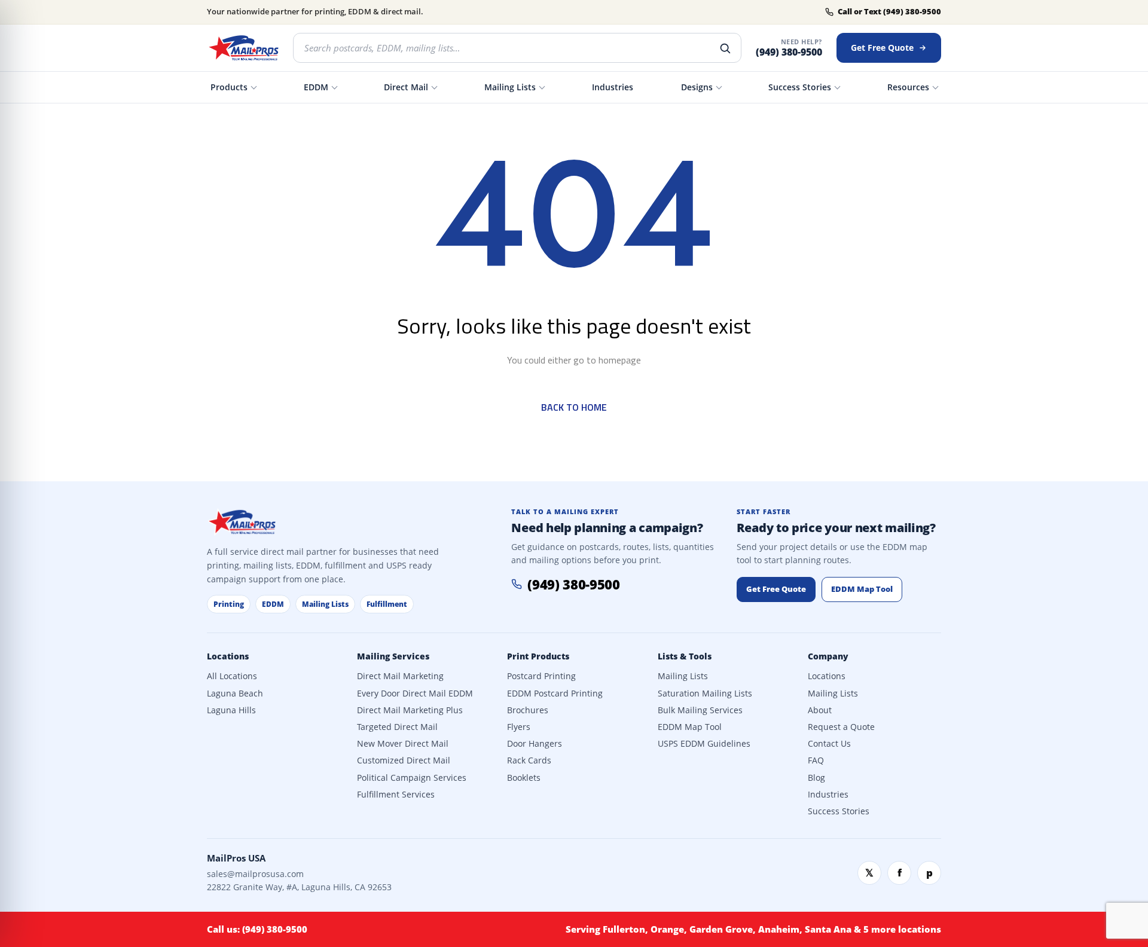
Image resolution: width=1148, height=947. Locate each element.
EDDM (316, 87)
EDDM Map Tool (862, 589)
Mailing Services (393, 656)
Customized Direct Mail (403, 760)
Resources (908, 87)
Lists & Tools (685, 656)
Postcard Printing (541, 676)
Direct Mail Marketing (400, 676)
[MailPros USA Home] (243, 48)
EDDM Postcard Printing (555, 693)
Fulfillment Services (396, 794)
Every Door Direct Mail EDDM (415, 693)
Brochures (527, 710)
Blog (816, 777)
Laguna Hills (231, 710)
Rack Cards (529, 760)
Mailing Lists (510, 87)
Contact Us (829, 743)
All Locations (232, 676)
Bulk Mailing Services (700, 710)
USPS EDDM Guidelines (704, 743)
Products (229, 87)
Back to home (574, 407)
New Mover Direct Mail (402, 743)
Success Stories (799, 87)
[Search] (725, 47)
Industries (612, 87)
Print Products (538, 656)
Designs (697, 87)
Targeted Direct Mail (397, 727)
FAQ (816, 760)
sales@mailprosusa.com (255, 873)
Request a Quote (841, 727)
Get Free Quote (882, 47)
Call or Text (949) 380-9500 (889, 12)
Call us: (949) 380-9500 (257, 929)
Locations (228, 656)
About (820, 710)
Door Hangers (534, 743)
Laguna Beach (235, 693)
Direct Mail (406, 87)
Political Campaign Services (411, 777)
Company (828, 656)
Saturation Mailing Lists (705, 693)
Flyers (518, 727)
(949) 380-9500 (789, 52)
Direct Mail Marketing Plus (410, 710)
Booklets (524, 777)
